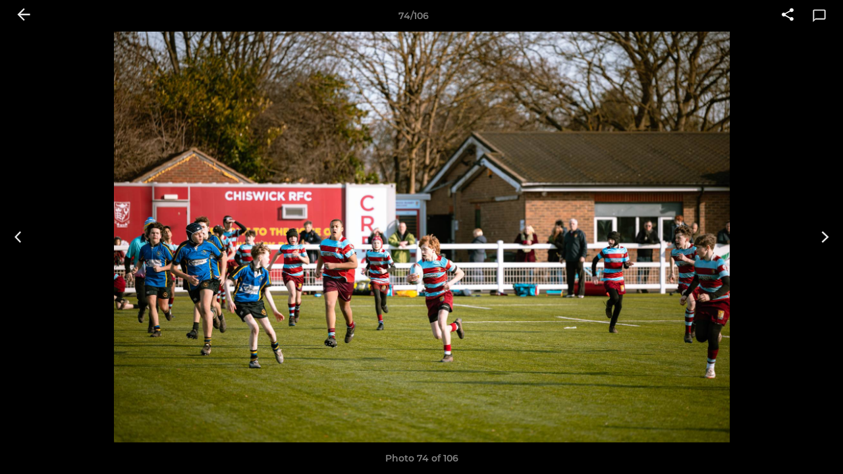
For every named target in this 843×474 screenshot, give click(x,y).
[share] (788, 16)
